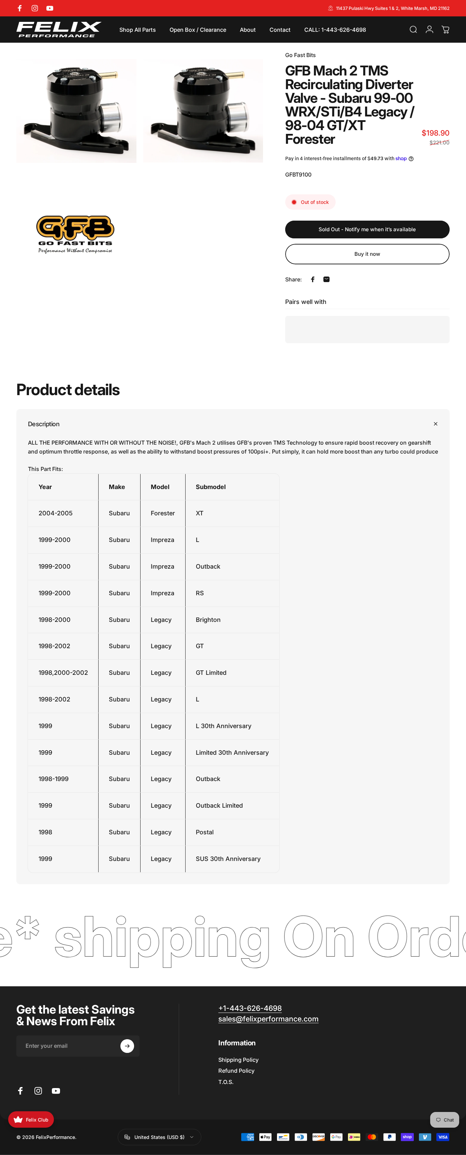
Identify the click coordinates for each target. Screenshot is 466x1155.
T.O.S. (226, 1082)
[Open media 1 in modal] (76, 111)
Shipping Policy (238, 1059)
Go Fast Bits (300, 55)
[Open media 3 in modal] (76, 238)
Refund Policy (236, 1070)
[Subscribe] (127, 1046)
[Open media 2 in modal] (203, 111)
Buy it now (367, 254)
